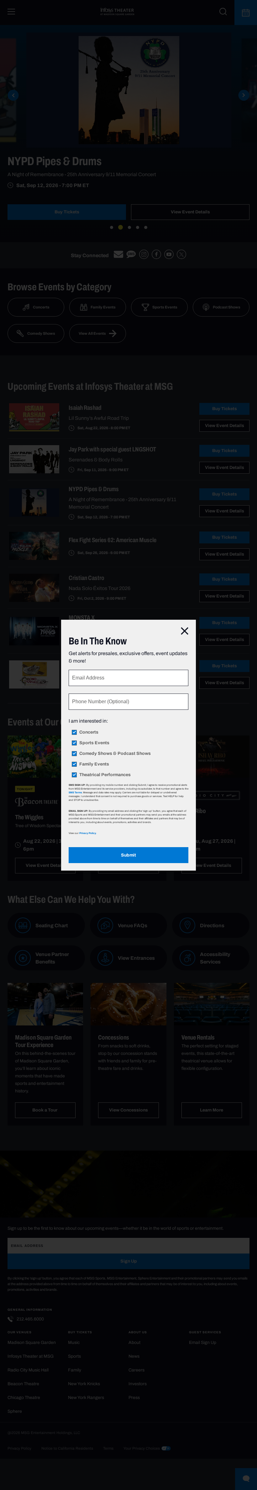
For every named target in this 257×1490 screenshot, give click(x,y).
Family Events (94, 764)
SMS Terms (75, 792)
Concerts (88, 732)
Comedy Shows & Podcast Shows (115, 753)
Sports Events (94, 743)
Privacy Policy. (87, 833)
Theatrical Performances (105, 775)
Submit (128, 855)
